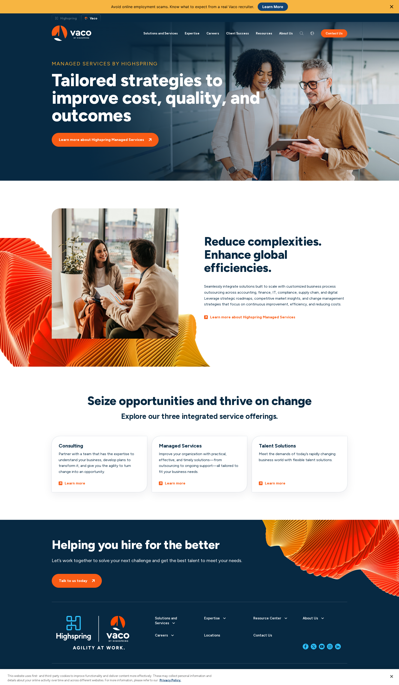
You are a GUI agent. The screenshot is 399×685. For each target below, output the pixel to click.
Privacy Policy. (170, 680)
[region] (199, 677)
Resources (264, 33)
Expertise (192, 33)
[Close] (392, 676)
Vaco (93, 18)
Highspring (68, 18)
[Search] (301, 33)
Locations (212, 635)
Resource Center (267, 618)
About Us (286, 33)
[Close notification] (391, 6)
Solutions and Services (160, 33)
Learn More (272, 6)
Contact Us (334, 33)
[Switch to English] (312, 33)
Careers (212, 33)
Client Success (237, 33)
